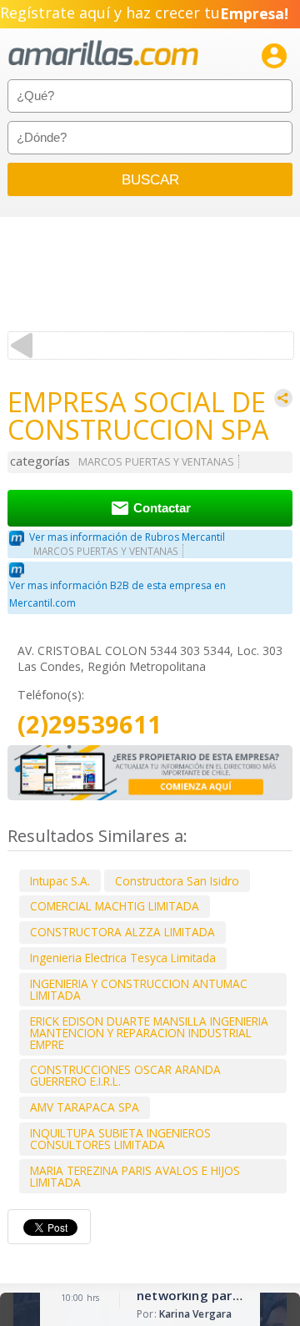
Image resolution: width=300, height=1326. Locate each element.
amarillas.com (103, 53)
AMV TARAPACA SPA (84, 1107)
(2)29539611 (90, 725)
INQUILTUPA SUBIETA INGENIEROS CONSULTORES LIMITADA (120, 1138)
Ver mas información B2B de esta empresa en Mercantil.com (117, 594)
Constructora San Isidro (177, 881)
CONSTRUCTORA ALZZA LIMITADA (122, 932)
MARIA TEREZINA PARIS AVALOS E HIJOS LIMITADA (135, 1176)
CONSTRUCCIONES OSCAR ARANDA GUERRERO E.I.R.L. (125, 1075)
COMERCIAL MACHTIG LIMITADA (114, 906)
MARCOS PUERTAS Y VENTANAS (156, 462)
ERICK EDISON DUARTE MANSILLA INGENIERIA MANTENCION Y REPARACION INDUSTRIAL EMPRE (149, 1032)
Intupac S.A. (60, 881)
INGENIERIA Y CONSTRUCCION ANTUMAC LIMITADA (139, 989)
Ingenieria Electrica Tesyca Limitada (123, 958)
